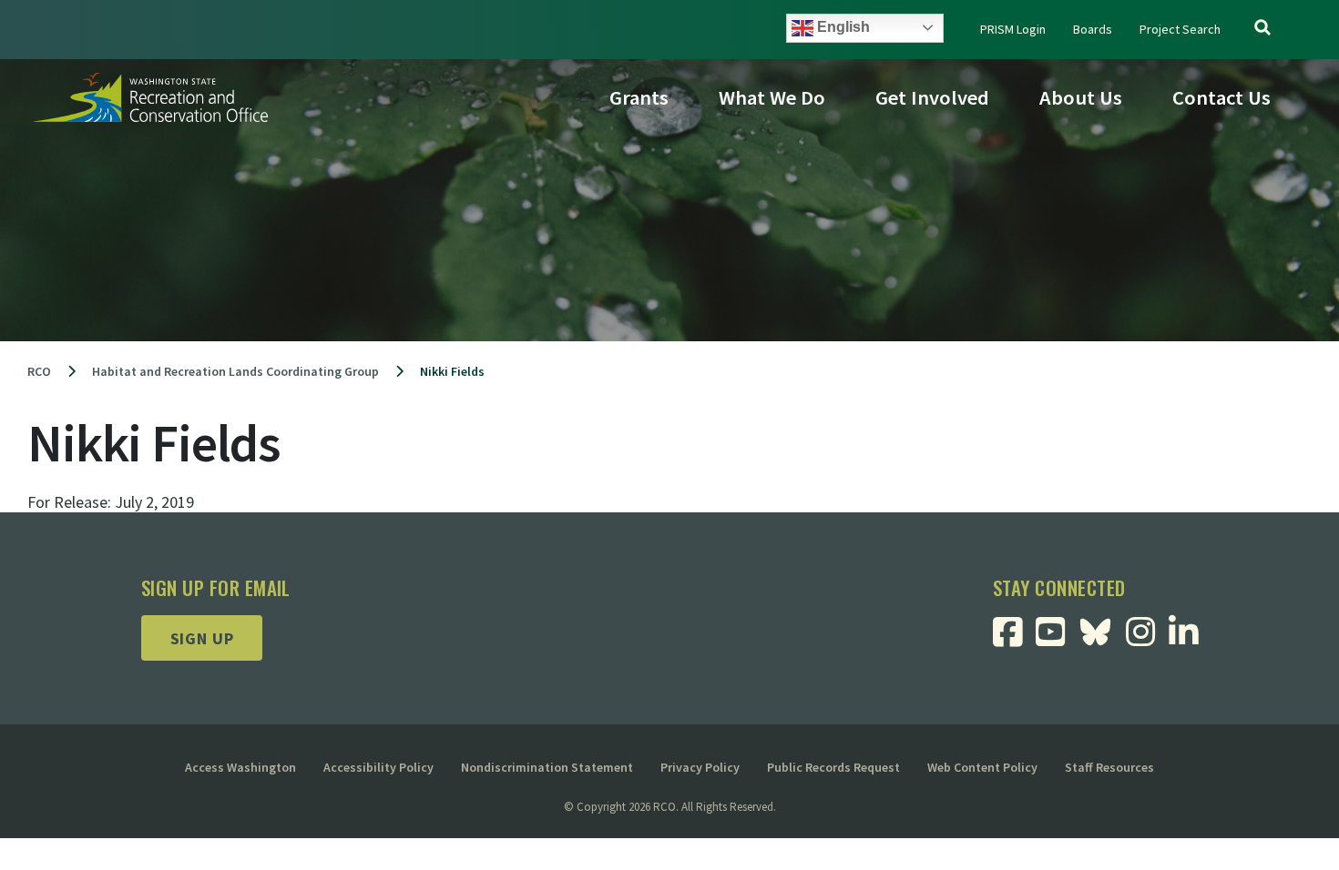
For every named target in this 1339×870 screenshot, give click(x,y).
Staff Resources (1109, 767)
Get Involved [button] (932, 97)
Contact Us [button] (1221, 97)
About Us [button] (1080, 97)
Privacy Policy (700, 767)
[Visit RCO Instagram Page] (1147, 638)
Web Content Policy (982, 767)
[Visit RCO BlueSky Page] (1102, 630)
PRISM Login (1013, 29)
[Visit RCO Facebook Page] (1014, 638)
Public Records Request (833, 767)
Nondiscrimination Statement (547, 767)
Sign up (202, 638)
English (841, 27)
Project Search (1180, 29)
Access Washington (240, 767)
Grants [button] (639, 97)
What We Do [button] (772, 97)
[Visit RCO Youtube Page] (1057, 638)
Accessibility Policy (378, 767)
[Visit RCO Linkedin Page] (1190, 638)
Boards (1092, 29)
